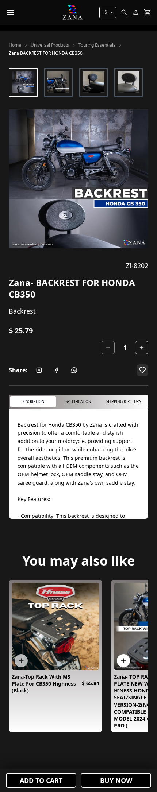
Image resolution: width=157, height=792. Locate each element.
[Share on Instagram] (39, 370)
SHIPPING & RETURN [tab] (124, 401)
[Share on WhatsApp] (74, 370)
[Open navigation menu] (10, 12)
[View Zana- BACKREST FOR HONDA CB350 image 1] (23, 82)
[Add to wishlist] (142, 370)
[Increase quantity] (141, 347)
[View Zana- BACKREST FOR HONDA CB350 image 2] (58, 82)
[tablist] (78, 402)
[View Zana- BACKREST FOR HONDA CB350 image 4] (128, 82)
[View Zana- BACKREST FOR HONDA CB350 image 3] (93, 82)
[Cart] (147, 12)
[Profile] (135, 12)
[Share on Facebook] (56, 370)
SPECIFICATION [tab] (78, 401)
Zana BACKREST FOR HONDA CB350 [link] (46, 53)
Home (15, 45)
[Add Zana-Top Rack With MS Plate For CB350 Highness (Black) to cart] (21, 660)
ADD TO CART (41, 780)
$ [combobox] (105, 12)
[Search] (124, 12)
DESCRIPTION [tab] (33, 401)
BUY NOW (116, 780)
